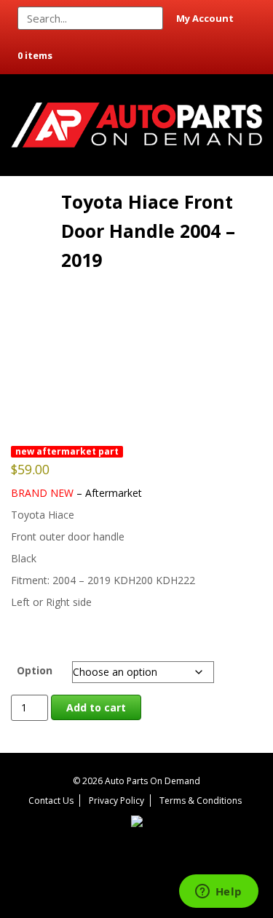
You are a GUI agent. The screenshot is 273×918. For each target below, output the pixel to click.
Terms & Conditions (200, 800)
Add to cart (96, 707)
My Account (205, 18)
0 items (34, 55)
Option (34, 670)
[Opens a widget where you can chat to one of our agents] (218, 892)
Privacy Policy (116, 800)
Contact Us (51, 800)
